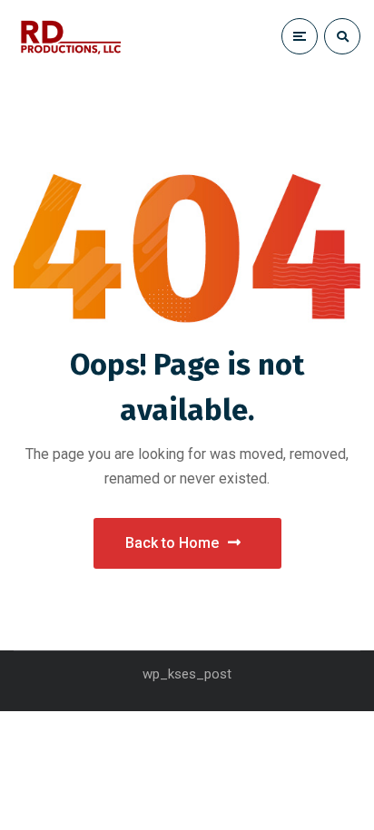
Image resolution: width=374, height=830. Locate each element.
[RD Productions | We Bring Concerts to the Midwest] (71, 36)
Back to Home (172, 543)
